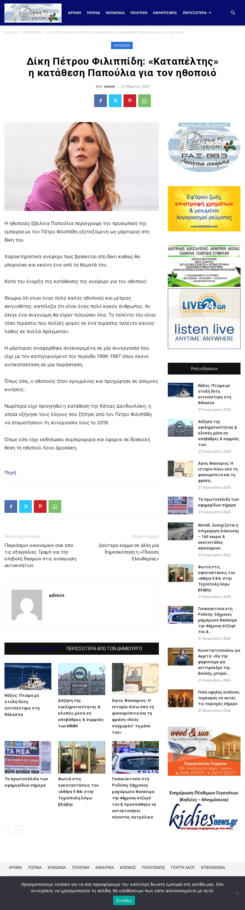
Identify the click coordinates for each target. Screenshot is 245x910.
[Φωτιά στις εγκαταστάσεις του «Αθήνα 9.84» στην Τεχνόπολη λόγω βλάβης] (81, 757)
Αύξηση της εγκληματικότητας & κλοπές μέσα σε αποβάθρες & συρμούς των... (218, 433)
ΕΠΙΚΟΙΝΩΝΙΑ (213, 867)
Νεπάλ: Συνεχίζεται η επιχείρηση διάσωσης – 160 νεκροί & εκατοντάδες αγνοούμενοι (218, 536)
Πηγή (10, 473)
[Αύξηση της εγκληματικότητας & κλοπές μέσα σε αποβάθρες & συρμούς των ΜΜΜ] (81, 679)
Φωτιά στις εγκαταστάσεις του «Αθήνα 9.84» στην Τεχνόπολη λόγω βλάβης (78, 791)
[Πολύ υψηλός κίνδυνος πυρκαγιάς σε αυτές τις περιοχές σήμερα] (180, 698)
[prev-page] (8, 830)
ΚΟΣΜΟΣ (128, 867)
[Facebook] (100, 100)
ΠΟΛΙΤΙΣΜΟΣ (153, 867)
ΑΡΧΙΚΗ (15, 867)
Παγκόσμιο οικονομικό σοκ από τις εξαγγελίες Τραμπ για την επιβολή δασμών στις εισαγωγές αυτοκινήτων (40, 555)
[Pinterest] (129, 100)
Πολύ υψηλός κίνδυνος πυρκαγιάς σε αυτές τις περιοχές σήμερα (219, 698)
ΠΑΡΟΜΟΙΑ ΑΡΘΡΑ (40, 648)
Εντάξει (124, 900)
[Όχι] (237, 893)
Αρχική (74, 12)
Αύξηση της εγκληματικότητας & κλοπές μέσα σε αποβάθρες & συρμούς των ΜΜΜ (81, 713)
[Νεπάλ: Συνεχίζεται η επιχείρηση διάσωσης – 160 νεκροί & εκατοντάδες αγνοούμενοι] (180, 531)
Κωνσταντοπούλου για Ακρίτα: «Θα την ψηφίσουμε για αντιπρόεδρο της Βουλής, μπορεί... (219, 662)
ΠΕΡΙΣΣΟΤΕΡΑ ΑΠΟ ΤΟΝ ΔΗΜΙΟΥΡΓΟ (104, 648)
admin (109, 86)
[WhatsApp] (144, 100)
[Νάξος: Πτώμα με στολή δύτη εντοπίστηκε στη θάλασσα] (27, 676)
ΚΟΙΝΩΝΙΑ (115, 12)
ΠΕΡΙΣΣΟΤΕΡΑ (195, 12)
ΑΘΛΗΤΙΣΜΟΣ (165, 12)
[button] (233, 13)
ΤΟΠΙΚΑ (93, 12)
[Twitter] (115, 100)
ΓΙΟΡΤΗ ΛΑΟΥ (183, 867)
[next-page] (19, 830)
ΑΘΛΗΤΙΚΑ (104, 867)
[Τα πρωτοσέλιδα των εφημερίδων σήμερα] (27, 757)
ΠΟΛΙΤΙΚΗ (138, 12)
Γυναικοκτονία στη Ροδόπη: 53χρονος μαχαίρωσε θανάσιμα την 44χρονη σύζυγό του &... (217, 620)
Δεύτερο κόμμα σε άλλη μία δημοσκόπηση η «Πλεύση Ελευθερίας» (129, 552)
